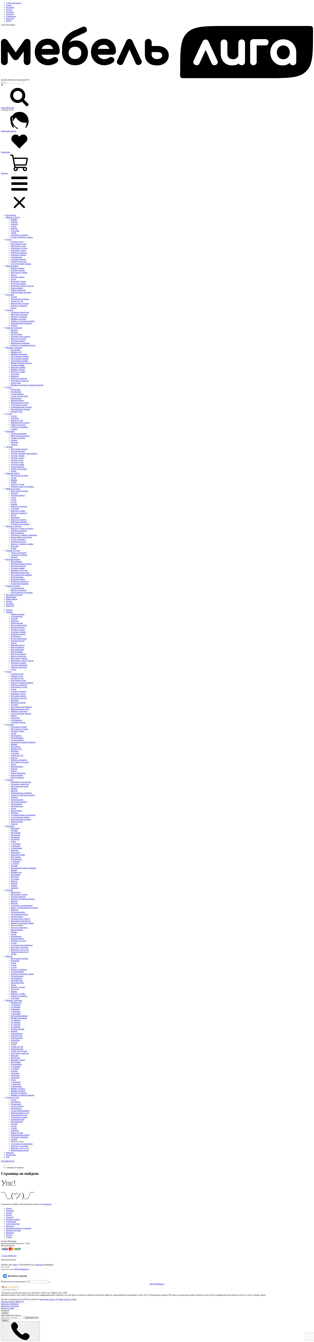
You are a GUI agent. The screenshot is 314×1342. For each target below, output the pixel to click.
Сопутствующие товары (21, 264)
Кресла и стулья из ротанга (22, 528)
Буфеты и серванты (19, 253)
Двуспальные (16, 804)
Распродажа (11, 215)
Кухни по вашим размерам (22, 683)
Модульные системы (19, 475)
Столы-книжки (17, 394)
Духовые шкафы (18, 568)
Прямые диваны (17, 268)
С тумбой (15, 864)
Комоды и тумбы (18, 372)
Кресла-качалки (17, 533)
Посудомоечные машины (21, 575)
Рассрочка (10, 7)
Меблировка (11, 597)
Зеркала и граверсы (19, 513)
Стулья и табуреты (18, 691)
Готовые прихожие (19, 434)
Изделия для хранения (20, 524)
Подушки (15, 546)
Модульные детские (19, 449)
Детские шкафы (17, 464)
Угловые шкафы (17, 365)
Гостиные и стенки (19, 727)
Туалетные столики (19, 405)
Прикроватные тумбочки (21, 323)
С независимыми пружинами (23, 815)
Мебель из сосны (13, 489)
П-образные (16, 636)
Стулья (9, 414)
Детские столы (17, 460)
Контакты (10, 18)
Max (15, 1265)
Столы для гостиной (19, 396)
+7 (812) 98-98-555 (8, 1256)
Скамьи (14, 429)
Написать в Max (7, 1308)
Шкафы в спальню (18, 319)
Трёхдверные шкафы (19, 361)
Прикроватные (17, 1049)
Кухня (8, 672)
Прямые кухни (17, 676)
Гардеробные (16, 859)
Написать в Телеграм (10, 1306)
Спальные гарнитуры (20, 312)
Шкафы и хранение (14, 348)
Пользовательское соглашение (18, 1228)
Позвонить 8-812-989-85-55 (12, 1302)
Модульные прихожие (20, 436)
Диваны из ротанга (19, 531)
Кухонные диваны (18, 255)
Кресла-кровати (17, 647)
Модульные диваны (19, 272)
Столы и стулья (12, 1097)
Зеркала (14, 325)
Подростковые (17, 916)
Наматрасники (17, 822)
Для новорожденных (19, 914)
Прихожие (10, 431)
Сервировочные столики (21, 407)
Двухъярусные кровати (20, 336)
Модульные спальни (19, 314)
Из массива (15, 835)
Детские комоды (18, 467)
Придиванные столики (20, 409)
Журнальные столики (20, 303)
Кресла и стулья (17, 484)
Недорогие (15, 1040)
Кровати (14, 224)
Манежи (14, 903)
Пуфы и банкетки (18, 290)
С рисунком (16, 1014)
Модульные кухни (18, 244)
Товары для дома (13, 550)
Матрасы (14, 332)
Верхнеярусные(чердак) (21, 921)
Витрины (15, 376)
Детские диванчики (19, 665)
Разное (13, 548)
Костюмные (16, 857)
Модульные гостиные (20, 299)
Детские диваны (18, 277)
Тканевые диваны (18, 632)
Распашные (15, 747)
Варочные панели (18, 566)
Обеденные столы (18, 246)
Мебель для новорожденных (23, 899)
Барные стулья (17, 420)
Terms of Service (65, 1299)
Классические (16, 1036)
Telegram (38, 1265)
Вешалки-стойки (18, 855)
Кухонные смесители (19, 581)
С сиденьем (15, 844)
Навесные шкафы (18, 367)
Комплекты (15, 892)
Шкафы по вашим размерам (22, 1095)
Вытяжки (15, 700)
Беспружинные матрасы (21, 819)
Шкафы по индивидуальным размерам (27, 385)
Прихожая (10, 826)
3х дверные (15, 1007)
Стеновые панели (18, 259)
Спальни (9, 310)
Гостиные (10, 295)
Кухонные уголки (18, 250)
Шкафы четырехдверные (21, 363)
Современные (16, 616)
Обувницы (15, 837)
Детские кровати (18, 341)
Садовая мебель (17, 588)
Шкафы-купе (16, 352)
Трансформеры (17, 738)
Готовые (14, 830)
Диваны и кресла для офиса (22, 486)
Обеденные (15, 389)
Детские (14, 1042)
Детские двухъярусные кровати (24, 453)
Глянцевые (15, 1009)
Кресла (14, 275)
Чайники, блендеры (19, 711)
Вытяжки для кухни (19, 570)
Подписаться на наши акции (13, 1281)
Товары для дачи (13, 586)
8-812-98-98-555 (7, 108)
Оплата (9, 10)
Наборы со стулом (18, 941)
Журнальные (16, 736)
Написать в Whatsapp (10, 1304)
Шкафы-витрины (18, 1091)
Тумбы (13, 233)
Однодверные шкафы (20, 356)
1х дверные (15, 1020)
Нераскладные (17, 623)
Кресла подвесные (18, 656)
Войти (8, 21)
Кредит (9, 1215)
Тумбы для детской (19, 469)
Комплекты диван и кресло (22, 286)
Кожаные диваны (18, 634)
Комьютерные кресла (20, 952)
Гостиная (9, 725)
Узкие (13, 841)
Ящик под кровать (18, 339)
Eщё (7, 1157)
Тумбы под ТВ (17, 301)
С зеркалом (15, 846)
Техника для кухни (19, 261)
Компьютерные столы (20, 1113)
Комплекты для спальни (21, 782)
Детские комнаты (18, 897)
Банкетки (15, 888)
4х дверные (15, 1027)
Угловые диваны (18, 270)
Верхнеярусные (17, 983)
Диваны (14, 222)
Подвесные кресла (18, 542)
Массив (9, 956)
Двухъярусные (17, 806)
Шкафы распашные (19, 354)
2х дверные (15, 1005)
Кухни (8, 239)
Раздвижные (16, 392)
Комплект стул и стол (20, 950)
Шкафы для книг (18, 370)
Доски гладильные (18, 553)
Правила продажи (13, 1230)
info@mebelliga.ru (21, 1269)
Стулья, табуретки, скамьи (22, 237)
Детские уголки (17, 458)
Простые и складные (19, 947)
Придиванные (17, 1122)
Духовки (14, 705)
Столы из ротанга (18, 539)
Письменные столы (19, 1115)
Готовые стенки (17, 731)
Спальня (9, 780)
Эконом (14, 619)
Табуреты (15, 418)
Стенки (14, 297)
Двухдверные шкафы (19, 359)
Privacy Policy (49, 1299)
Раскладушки (16, 334)
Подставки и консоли (20, 381)
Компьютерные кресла (20, 423)
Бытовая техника (13, 559)
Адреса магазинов (13, 3)
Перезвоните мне (31, 1318)
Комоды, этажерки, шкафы (22, 544)
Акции (9, 5)
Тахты (13, 279)
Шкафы (14, 220)
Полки (13, 308)
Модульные (15, 833)
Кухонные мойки (18, 579)
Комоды (14, 228)
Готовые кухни (17, 242)
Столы (13, 226)
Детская (9, 447)
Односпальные (17, 800)
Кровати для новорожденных (23, 345)
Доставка (10, 12)
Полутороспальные (19, 802)
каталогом (47, 1204)
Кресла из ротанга (18, 654)
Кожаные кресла (18, 645)
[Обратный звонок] (20, 1331)
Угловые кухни (17, 678)
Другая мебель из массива (22, 592)
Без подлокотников (19, 625)
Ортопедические (18, 627)
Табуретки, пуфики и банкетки (24, 535)
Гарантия (10, 14)
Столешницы (16, 257)
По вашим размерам (14, 595)
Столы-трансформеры (20, 1111)
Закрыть (5, 1313)
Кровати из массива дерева (22, 923)
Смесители (15, 718)
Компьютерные (17, 400)
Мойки (14, 716)
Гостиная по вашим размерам (23, 742)
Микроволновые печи (20, 573)
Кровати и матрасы (19, 317)
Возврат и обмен (13, 1219)
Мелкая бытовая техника (21, 564)
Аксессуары (16, 383)
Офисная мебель (13, 473)
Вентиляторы (16, 562)
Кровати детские (18, 987)
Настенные (15, 852)
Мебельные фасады (19, 522)
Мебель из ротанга (13, 526)
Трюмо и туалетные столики (23, 321)
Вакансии (10, 1233)
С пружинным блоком (20, 817)
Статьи (9, 1237)
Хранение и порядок (19, 235)
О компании (11, 16)
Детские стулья (17, 462)
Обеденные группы (19, 248)
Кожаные (15, 621)
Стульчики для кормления (22, 905)
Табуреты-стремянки (19, 427)
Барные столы (17, 411)
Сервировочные (17, 1119)
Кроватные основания (20, 343)
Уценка (9, 601)
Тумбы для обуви (18, 438)
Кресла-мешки (17, 288)
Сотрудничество (13, 1224)
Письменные (16, 398)
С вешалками (16, 848)
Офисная (9, 1153)
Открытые (15, 839)
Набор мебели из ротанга (21, 537)
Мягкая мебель (12, 266)
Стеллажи (15, 231)
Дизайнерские (17, 1038)
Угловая (14, 866)
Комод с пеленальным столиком (24, 908)
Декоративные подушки (21, 292)
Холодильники (17, 577)
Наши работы (11, 599)
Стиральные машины (20, 584)
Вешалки (14, 442)
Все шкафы (15, 350)
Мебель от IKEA (13, 217)
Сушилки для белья (19, 555)
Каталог (9, 610)
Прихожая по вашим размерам (23, 868)
